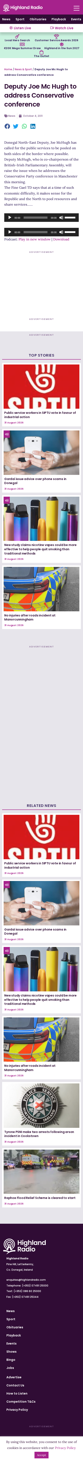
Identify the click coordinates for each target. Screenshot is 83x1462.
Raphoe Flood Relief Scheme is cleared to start (40, 1198)
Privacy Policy (17, 1410)
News (6, 19)
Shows (11, 1351)
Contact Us (15, 1385)
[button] (7, 126)
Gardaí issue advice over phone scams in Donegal (35, 481)
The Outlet (41, 56)
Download (61, 239)
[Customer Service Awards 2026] (56, 36)
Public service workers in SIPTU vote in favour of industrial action (40, 415)
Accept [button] (41, 1455)
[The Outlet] (41, 52)
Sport (20, 19)
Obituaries (38, 19)
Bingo (10, 1360)
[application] (41, 217)
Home (8, 69)
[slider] (71, 217)
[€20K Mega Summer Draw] (22, 44)
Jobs (10, 1368)
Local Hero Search (17, 40)
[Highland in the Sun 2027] (62, 44)
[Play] (10, 217)
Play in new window (35, 239)
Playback (59, 19)
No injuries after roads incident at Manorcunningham (30, 617)
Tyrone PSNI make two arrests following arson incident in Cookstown (39, 1134)
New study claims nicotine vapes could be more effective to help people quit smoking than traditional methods (40, 549)
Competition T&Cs (21, 1401)
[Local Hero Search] (17, 36)
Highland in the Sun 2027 (61, 48)
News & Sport (23, 69)
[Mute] (61, 217)
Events (76, 19)
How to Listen (16, 1393)
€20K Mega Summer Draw (22, 48)
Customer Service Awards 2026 (56, 40)
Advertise (13, 1377)
